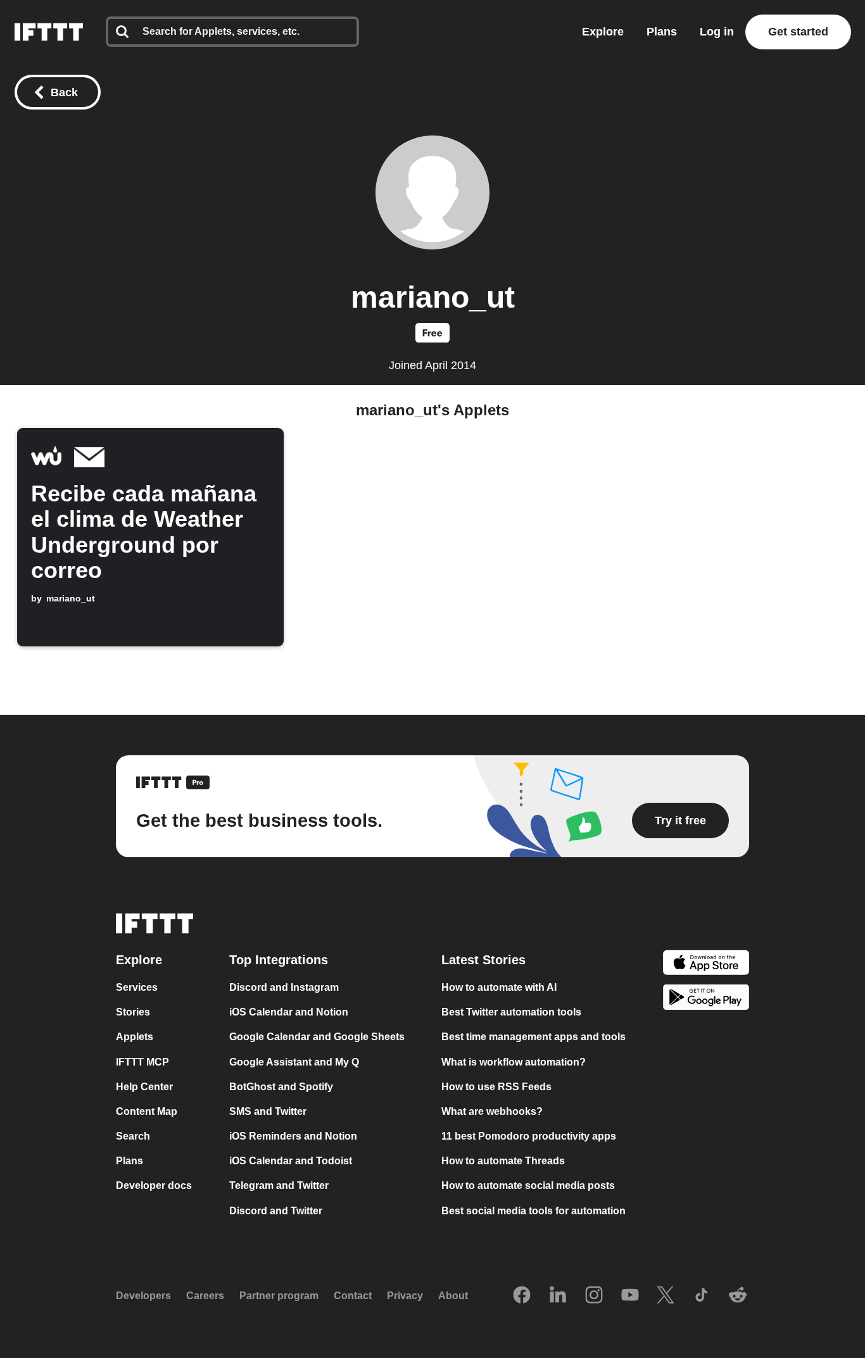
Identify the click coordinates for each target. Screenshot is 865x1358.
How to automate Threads (503, 1160)
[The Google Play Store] (706, 999)
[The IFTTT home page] (49, 32)
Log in (717, 31)
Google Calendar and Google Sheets (317, 1037)
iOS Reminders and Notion (293, 1136)
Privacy (405, 1295)
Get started (798, 31)
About (453, 1295)
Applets (134, 1037)
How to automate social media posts (528, 1186)
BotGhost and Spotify (281, 1086)
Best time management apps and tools (533, 1037)
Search (133, 1136)
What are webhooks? (492, 1111)
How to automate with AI (499, 987)
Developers (143, 1295)
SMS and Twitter (267, 1111)
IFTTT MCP (142, 1062)
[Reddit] (737, 1296)
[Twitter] (665, 1296)
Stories (133, 1012)
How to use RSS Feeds (496, 1086)
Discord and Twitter (275, 1210)
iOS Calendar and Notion (288, 1012)
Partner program (279, 1295)
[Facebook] (521, 1296)
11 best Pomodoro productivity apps (528, 1136)
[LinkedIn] (557, 1296)
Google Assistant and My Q (294, 1062)
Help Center (144, 1086)
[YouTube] (630, 1296)
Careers (205, 1295)
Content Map (146, 1111)
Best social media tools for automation (533, 1210)
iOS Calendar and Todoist (290, 1160)
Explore (603, 31)
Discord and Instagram (284, 987)
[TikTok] (701, 1296)
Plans (662, 31)
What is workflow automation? (513, 1062)
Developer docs (154, 1186)
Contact (353, 1295)
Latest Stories (483, 960)
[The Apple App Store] (706, 964)
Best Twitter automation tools (511, 1012)
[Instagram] (594, 1296)
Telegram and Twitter (279, 1186)
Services (137, 987)
